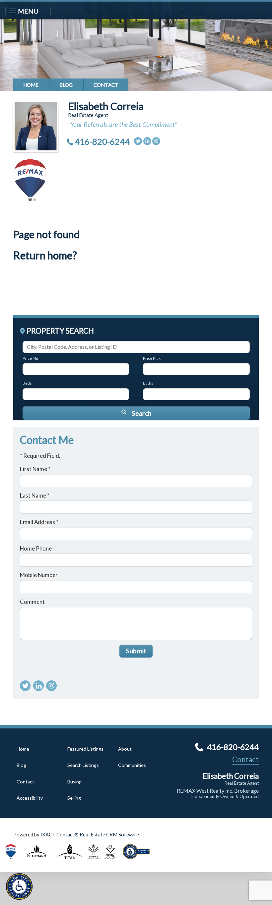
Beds (27, 383)
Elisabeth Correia (106, 106)
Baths (148, 383)
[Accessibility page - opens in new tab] (138, 861)
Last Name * (34, 495)
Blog (66, 85)
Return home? (45, 255)
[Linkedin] (147, 141)
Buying (74, 781)
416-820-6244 (102, 141)
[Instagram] (156, 141)
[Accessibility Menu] (19, 886)
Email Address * (39, 521)
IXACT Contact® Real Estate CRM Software (89, 834)
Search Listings (83, 765)
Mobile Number (39, 574)
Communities (132, 765)
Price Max (152, 358)
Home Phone (36, 548)
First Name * (35, 468)
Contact (106, 85)
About (125, 749)
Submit (136, 651)
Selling (74, 798)
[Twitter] (138, 141)
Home (30, 85)
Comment (32, 601)
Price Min (31, 358)
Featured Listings (85, 749)
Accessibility (30, 798)
